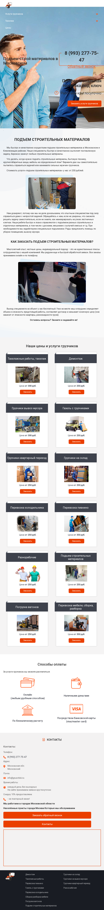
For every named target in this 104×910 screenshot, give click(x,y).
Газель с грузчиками (34, 888)
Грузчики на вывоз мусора (75, 879)
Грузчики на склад (72, 874)
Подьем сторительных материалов (41, 906)
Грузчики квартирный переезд (77, 883)
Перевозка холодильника (36, 892)
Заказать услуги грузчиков (84, 103)
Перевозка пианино (34, 883)
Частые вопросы (13, 34)
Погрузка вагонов (33, 901)
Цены (8, 27)
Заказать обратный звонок (47, 815)
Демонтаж (30, 874)
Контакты (10, 41)
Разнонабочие (70, 888)
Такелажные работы (34, 879)
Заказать (27, 392)
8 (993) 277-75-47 (82, 56)
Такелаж (9, 21)
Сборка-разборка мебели (36, 897)
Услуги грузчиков (14, 14)
